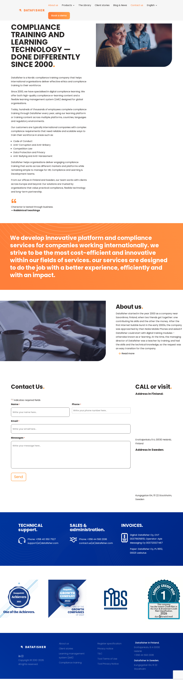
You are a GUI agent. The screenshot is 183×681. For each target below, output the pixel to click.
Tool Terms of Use (107, 658)
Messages (18, 437)
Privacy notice (105, 648)
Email (15, 421)
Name (15, 404)
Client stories (102, 5)
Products (67, 5)
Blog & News (120, 5)
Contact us (137, 5)
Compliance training (70, 662)
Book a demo (59, 15)
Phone (76, 404)
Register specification (110, 643)
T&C (100, 653)
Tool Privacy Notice (108, 663)
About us (53, 5)
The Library (84, 5)
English (151, 5)
